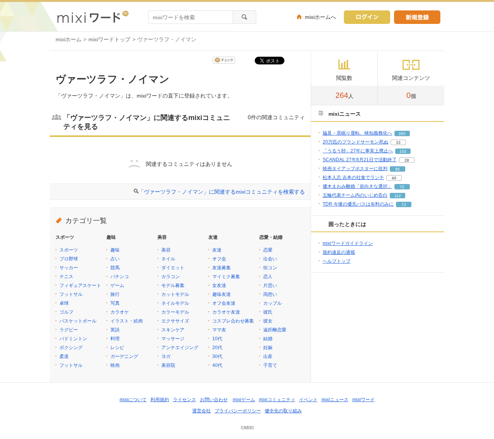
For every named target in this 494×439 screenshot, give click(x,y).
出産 (267, 356)
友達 (217, 250)
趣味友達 (221, 294)
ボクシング (71, 347)
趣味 (115, 250)
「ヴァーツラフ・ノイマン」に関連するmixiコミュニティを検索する (222, 192)
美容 (166, 250)
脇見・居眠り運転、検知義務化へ (357, 133)
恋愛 (267, 250)
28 (406, 160)
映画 (115, 365)
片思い (270, 285)
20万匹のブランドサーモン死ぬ (355, 142)
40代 (217, 365)
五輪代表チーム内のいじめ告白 (355, 195)
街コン (270, 267)
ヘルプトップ (336, 261)
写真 (115, 303)
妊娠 (267, 347)
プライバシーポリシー (238, 411)
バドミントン (73, 338)
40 (394, 178)
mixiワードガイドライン (348, 243)
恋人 (267, 276)
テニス (66, 276)
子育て (270, 365)
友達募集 (221, 267)
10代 (217, 338)
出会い (270, 259)
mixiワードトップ (109, 39)
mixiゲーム (244, 399)
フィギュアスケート (80, 285)
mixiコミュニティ (277, 399)
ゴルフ (66, 312)
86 (397, 169)
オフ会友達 (223, 303)
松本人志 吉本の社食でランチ (353, 177)
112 (397, 196)
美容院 (168, 365)
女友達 (219, 285)
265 (402, 134)
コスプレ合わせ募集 (233, 321)
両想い (270, 294)
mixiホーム (68, 39)
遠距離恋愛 (274, 330)
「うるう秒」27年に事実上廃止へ (358, 151)
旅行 (115, 294)
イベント (308, 399)
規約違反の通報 (339, 252)
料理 (115, 338)
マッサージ (172, 338)
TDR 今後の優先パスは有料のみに (358, 204)
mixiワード (363, 399)
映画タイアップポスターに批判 (355, 168)
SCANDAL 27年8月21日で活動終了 (360, 159)
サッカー (68, 267)
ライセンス (184, 399)
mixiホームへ (320, 17)
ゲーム (117, 285)
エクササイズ (175, 321)
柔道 (64, 356)
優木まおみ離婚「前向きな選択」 (357, 186)
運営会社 (201, 411)
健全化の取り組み (283, 411)
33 (398, 142)
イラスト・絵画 (126, 321)
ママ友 (219, 330)
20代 (217, 347)
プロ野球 (68, 259)
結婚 (267, 338)
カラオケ (119, 312)
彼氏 (267, 312)
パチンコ (119, 276)
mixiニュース (335, 399)
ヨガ (166, 356)
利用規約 (160, 399)
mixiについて (133, 399)
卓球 (64, 303)
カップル (272, 303)
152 (402, 151)
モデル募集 (172, 285)
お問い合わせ (214, 399)
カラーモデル (175, 312)
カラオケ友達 (226, 312)
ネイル (168, 259)
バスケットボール (77, 321)
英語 (115, 330)
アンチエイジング (179, 347)
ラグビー (68, 330)
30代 (217, 356)
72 (402, 187)
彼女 (267, 321)
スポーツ (68, 250)
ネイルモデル (175, 303)
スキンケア (172, 330)
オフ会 (219, 259)
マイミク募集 (226, 276)
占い (115, 259)
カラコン (170, 276)
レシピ (117, 347)
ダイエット (172, 267)
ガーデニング (124, 356)
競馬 (115, 267)
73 (403, 205)
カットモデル (175, 294)
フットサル (71, 294)
